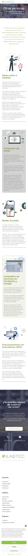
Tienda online (5, 503)
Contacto (4, 520)
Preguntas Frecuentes (8, 522)
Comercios (5, 481)
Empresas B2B (6, 483)
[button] (26, 526)
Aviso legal (18, 554)
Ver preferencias (14, 550)
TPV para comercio (7, 501)
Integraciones (6, 509)
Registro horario (6, 505)
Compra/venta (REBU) (8, 507)
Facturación (5, 497)
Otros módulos (6, 511)
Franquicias (5, 486)
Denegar (14, 546)
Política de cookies (11, 554)
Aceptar (14, 542)
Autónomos (5, 488)
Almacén (4, 499)
